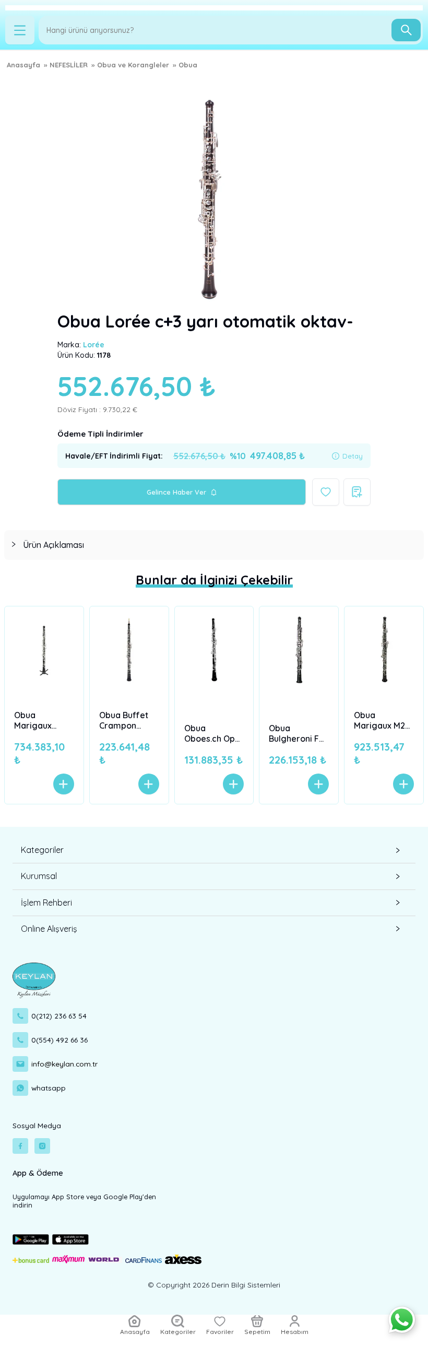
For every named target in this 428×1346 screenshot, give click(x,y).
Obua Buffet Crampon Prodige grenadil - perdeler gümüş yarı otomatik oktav (123, 720)
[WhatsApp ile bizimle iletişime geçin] (402, 1320)
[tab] (214, 545)
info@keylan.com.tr (64, 1063)
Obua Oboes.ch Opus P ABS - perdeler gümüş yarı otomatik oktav (214, 733)
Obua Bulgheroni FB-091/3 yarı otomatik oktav (298, 733)
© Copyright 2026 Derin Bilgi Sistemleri (214, 1285)
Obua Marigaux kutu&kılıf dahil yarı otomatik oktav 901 (44, 720)
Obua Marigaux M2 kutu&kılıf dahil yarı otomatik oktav (383, 720)
